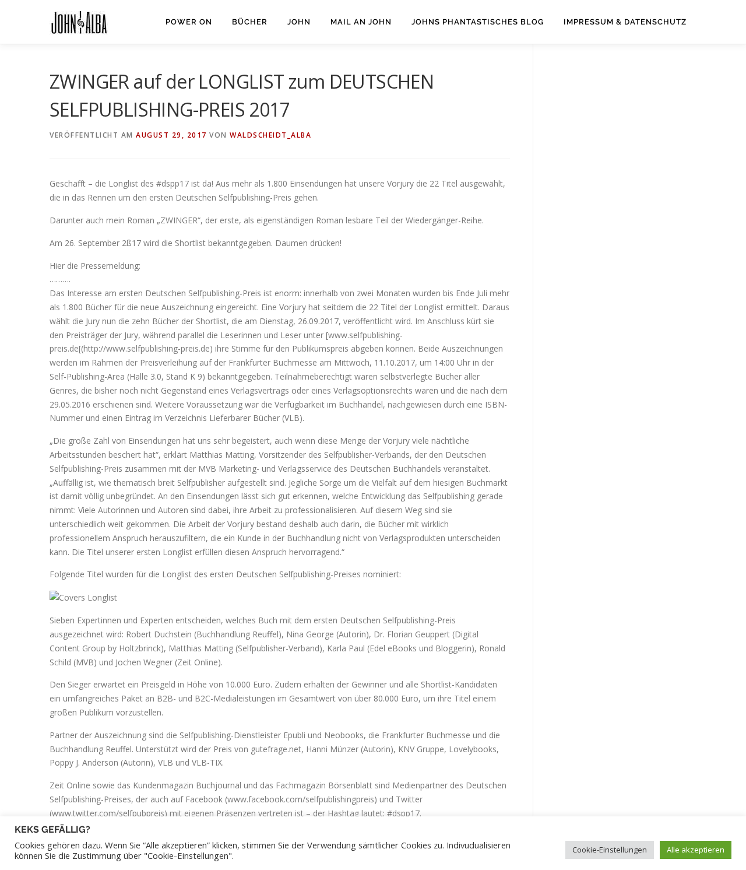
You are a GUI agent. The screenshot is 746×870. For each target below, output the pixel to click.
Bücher (250, 21)
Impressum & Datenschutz (625, 21)
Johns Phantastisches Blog (477, 21)
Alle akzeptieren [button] (695, 849)
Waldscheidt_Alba (270, 135)
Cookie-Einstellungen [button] (609, 849)
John (299, 21)
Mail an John (361, 21)
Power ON (189, 21)
